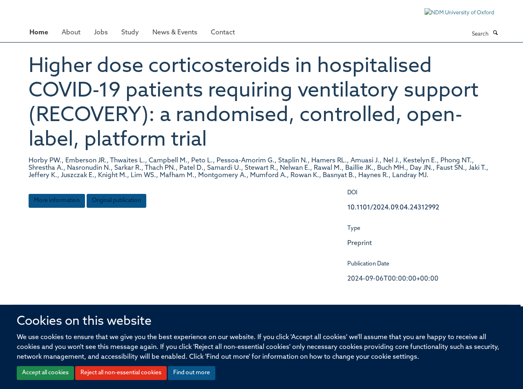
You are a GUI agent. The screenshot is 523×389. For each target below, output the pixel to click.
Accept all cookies (45, 373)
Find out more (191, 373)
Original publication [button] (116, 201)
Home (38, 32)
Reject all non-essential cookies (120, 373)
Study (130, 32)
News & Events (174, 32)
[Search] (495, 33)
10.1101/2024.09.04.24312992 (393, 208)
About (71, 32)
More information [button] (57, 201)
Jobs (101, 32)
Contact (223, 32)
